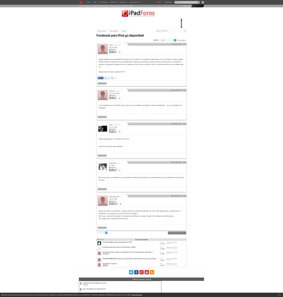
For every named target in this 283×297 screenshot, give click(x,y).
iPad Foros (141, 14)
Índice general (117, 31)
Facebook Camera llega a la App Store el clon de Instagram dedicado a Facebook (135, 269)
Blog (95, 2)
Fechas (125, 6)
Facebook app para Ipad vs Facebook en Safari (134, 260)
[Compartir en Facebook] (116, 83)
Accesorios (118, 6)
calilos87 (127, 204)
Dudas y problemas (161, 265)
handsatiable (128, 98)
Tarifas (131, 6)
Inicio (88, 2)
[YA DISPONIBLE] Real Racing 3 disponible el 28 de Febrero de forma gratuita (135, 277)
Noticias (139, 31)
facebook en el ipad (125, 285)
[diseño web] (197, 6)
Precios (112, 6)
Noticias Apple (129, 31)
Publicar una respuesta (162, 243)
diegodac (127, 50)
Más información (137, 295)
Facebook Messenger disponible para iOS (132, 252)
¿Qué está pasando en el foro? (88, 6)
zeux (125, 170)
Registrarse (175, 2)
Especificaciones (103, 6)
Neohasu (127, 132)
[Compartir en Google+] (129, 83)
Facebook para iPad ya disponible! (135, 38)
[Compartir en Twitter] (122, 83)
